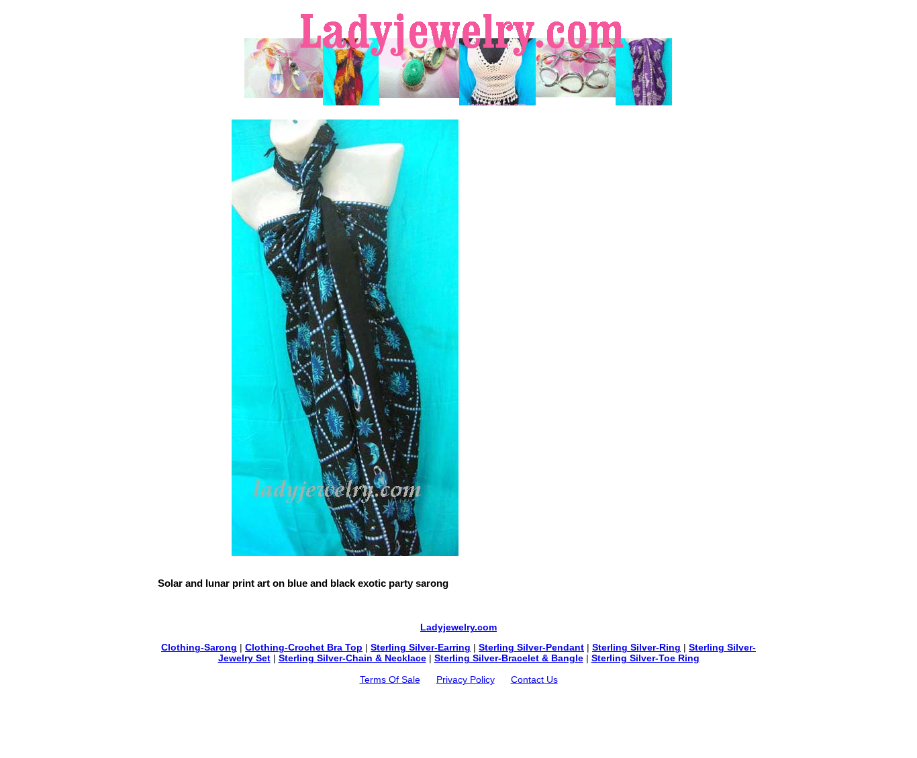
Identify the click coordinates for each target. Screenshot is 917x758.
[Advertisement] (458, 112)
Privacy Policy (465, 679)
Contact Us (534, 679)
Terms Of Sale (390, 679)
